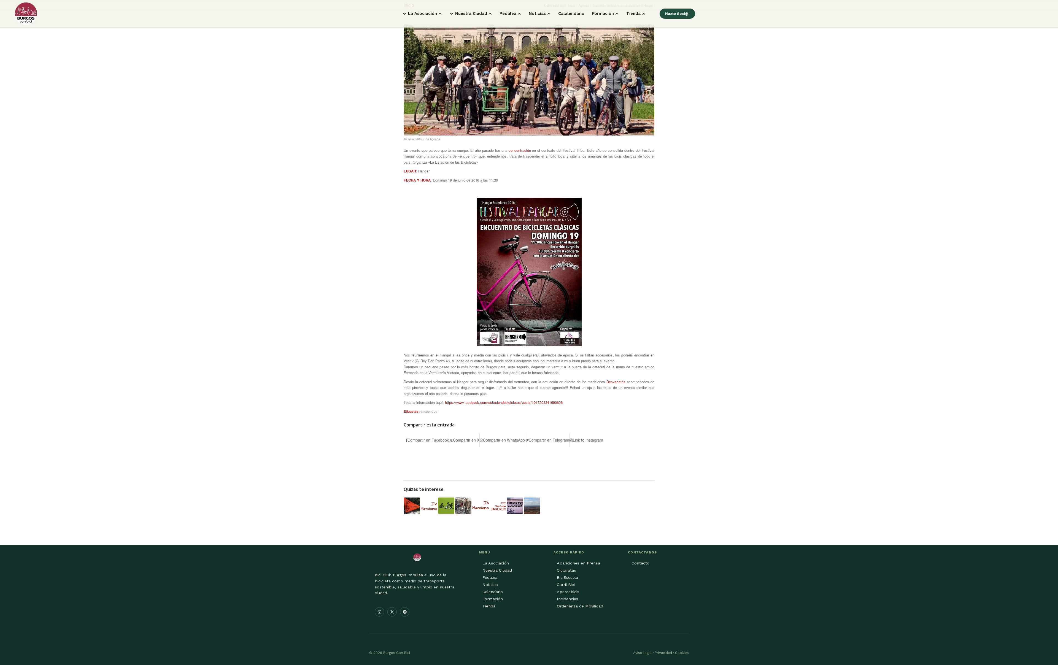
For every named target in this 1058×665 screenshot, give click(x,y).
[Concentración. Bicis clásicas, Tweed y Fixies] (463, 506)
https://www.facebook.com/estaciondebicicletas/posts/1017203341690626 (504, 402)
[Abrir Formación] (617, 13)
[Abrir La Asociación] (440, 13)
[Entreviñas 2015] (532, 506)
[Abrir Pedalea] (519, 13)
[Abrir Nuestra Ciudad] (490, 13)
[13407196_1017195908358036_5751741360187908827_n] (529, 80)
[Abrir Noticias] (548, 13)
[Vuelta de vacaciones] (515, 506)
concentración (520, 150)
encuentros (428, 411)
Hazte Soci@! (677, 14)
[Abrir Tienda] (643, 13)
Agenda (435, 139)
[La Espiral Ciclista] (412, 506)
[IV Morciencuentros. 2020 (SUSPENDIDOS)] (480, 506)
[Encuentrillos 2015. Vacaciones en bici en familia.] (446, 506)
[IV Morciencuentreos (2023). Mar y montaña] (429, 506)
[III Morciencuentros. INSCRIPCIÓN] (498, 506)
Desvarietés (615, 381)
